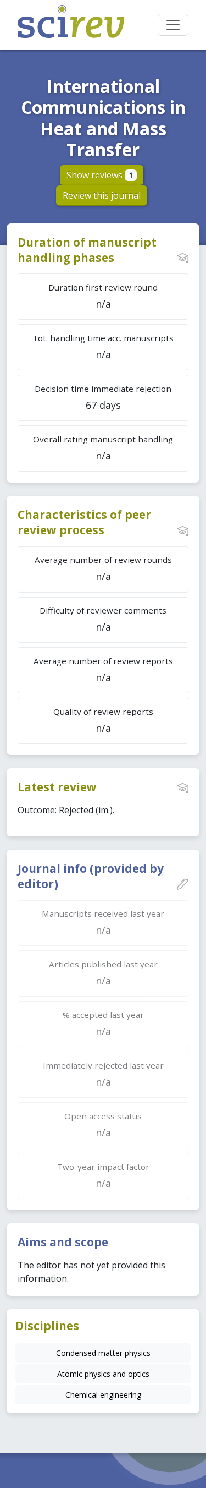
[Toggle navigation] (173, 25)
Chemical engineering (103, 1394)
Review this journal (102, 195)
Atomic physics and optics (103, 1374)
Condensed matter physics (103, 1353)
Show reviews (99, 175)
